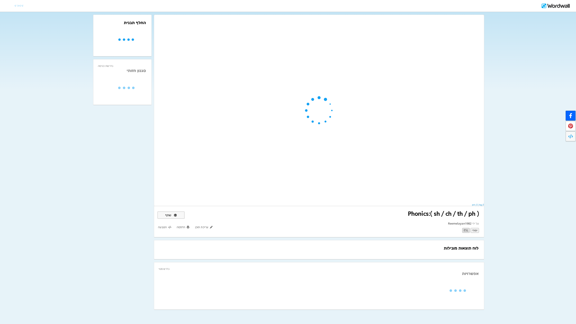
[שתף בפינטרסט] (571, 126)
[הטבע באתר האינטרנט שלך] (571, 136)
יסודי (474, 230)
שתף (168, 215)
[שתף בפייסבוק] (571, 116)
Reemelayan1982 (459, 223)
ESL (466, 230)
